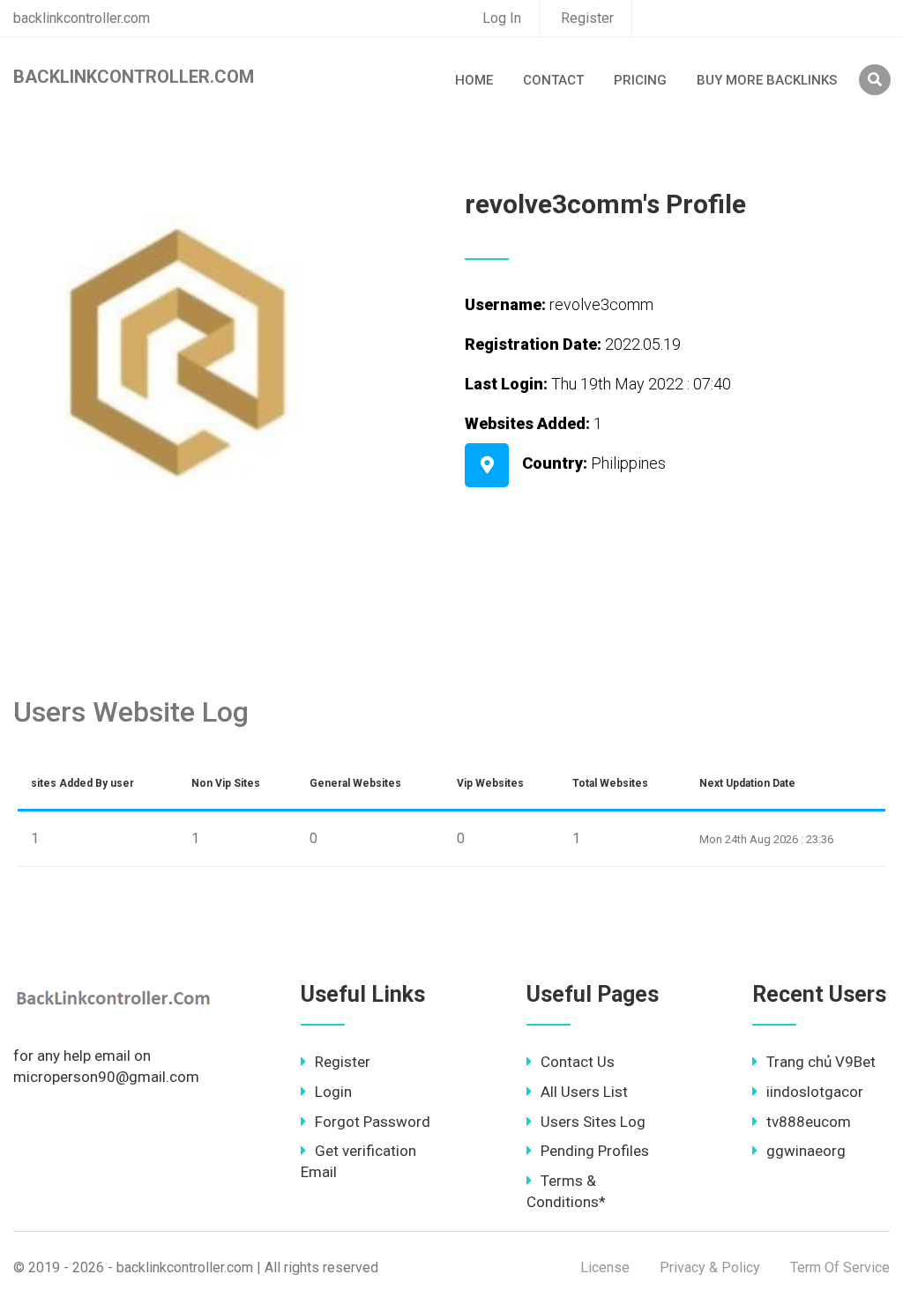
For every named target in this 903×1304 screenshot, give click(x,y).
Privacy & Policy (710, 1267)
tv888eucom (808, 1121)
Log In (501, 18)
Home (474, 80)
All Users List (584, 1091)
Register (587, 18)
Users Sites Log (593, 1121)
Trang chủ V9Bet (821, 1062)
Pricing (640, 80)
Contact (553, 80)
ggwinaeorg (806, 1151)
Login (333, 1091)
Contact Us (578, 1062)
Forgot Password (372, 1121)
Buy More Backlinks (767, 80)
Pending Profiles (595, 1151)
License (605, 1267)
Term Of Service (840, 1267)
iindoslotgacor (814, 1091)
